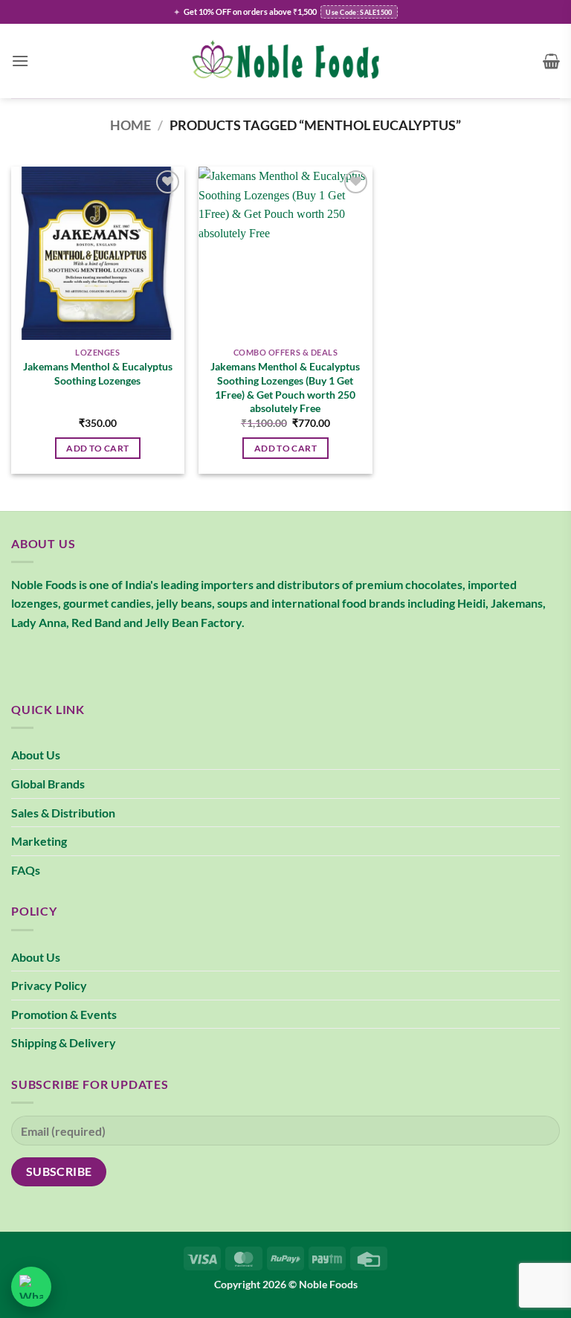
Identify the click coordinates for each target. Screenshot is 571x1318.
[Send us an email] (78, 659)
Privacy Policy (49, 985)
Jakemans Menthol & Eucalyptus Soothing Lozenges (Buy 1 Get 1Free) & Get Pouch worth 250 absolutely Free (285, 387)
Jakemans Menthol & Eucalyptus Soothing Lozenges (97, 373)
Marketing (39, 841)
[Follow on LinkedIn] (105, 659)
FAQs (25, 870)
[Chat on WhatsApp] (31, 1287)
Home (130, 125)
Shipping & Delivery (63, 1042)
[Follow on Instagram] (51, 659)
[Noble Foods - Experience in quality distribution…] (285, 61)
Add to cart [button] (97, 448)
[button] (20, 60)
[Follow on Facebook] (25, 659)
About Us (35, 755)
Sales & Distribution (63, 813)
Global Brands (48, 784)
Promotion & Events (64, 1014)
